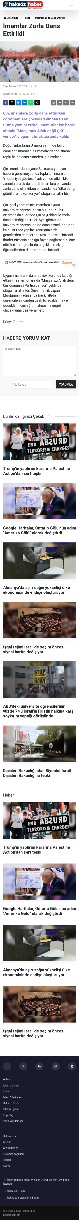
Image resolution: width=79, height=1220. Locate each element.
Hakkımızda (10, 1136)
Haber (26, 18)
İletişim (7, 1142)
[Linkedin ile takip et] (39, 1066)
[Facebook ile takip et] (7, 1066)
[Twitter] (12, 102)
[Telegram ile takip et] (72, 1066)
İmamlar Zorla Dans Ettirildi (50, 18)
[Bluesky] (18, 102)
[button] (59, 102)
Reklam (7, 1159)
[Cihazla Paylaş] (37, 102)
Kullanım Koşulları (13, 1153)
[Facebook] (5, 102)
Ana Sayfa (12, 18)
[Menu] (72, 5)
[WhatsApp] (30, 102)
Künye (6, 1165)
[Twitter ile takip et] (23, 1066)
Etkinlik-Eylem (11, 1109)
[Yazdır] (53, 102)
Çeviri (6, 1091)
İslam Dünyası (11, 1085)
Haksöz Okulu (11, 1103)
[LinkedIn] (24, 102)
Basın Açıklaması (13, 1120)
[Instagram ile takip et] (56, 1066)
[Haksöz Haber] (23, 5)
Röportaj (8, 1115)
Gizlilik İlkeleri (10, 1147)
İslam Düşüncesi (12, 1097)
